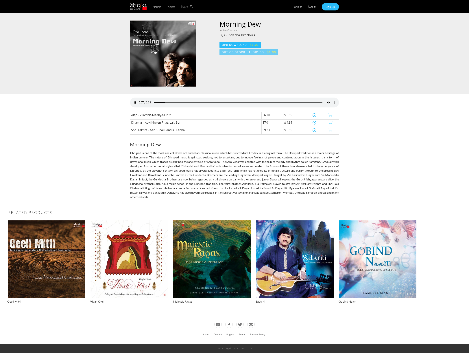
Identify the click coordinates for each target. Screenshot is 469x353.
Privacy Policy (257, 334)
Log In (312, 6)
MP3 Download (240, 45)
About (206, 334)
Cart (297, 7)
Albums (157, 7)
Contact (218, 334)
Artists (171, 7)
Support (230, 334)
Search (185, 6)
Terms (242, 334)
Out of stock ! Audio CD (249, 52)
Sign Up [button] (330, 7)
